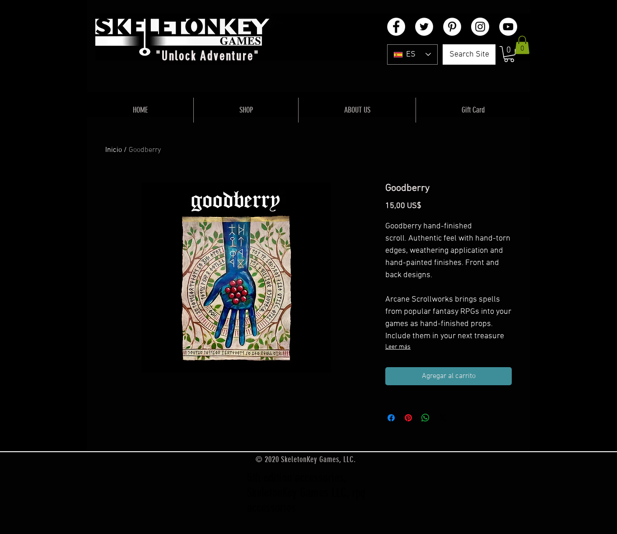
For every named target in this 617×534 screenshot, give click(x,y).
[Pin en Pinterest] (408, 417)
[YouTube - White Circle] (508, 27)
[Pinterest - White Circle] (452, 27)
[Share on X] (442, 417)
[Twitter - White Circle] (424, 27)
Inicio (113, 150)
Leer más (398, 347)
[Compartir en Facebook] (391, 417)
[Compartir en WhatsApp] (425, 417)
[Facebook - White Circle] (396, 27)
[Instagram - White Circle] (480, 27)
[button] (509, 54)
